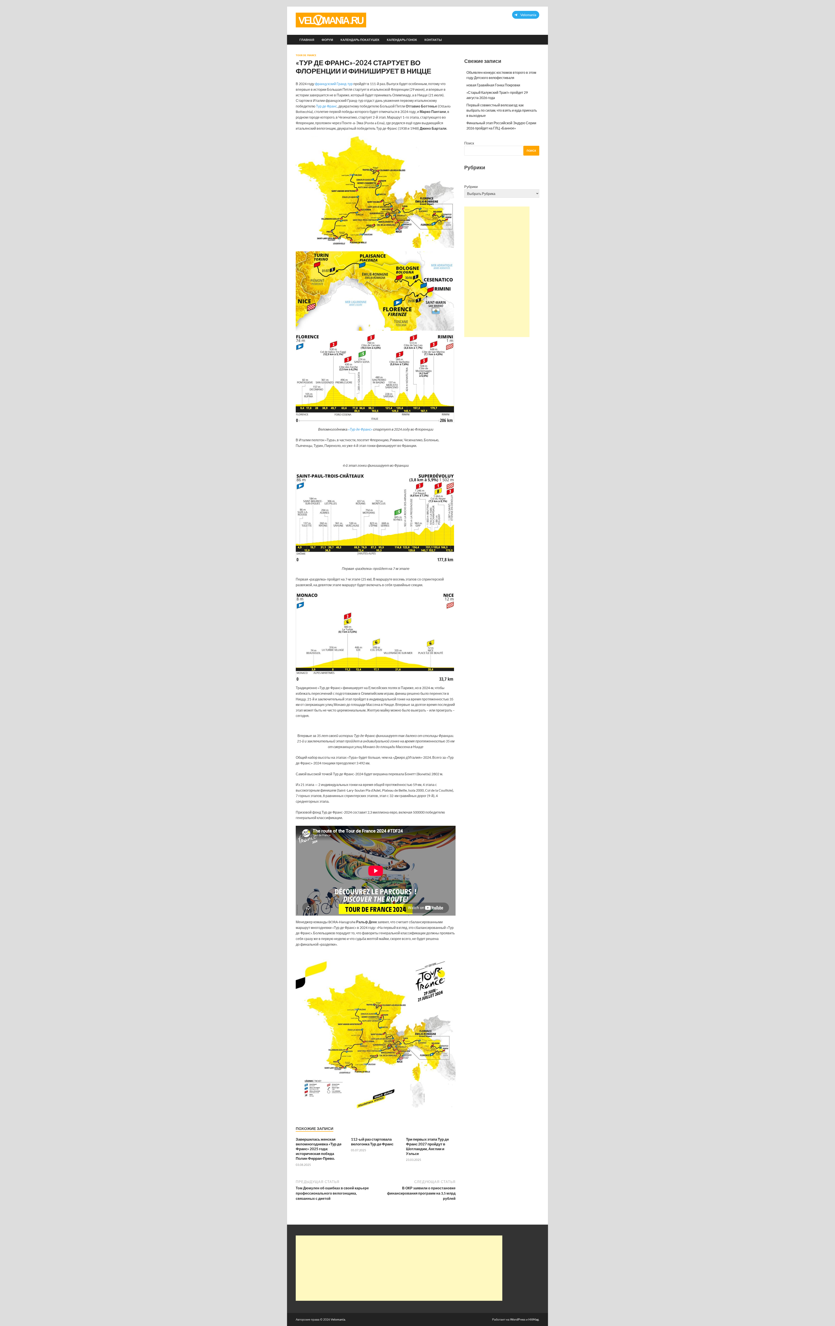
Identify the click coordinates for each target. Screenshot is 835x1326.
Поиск (469, 143)
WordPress (517, 1319)
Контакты (433, 40)
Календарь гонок (402, 40)
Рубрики (471, 187)
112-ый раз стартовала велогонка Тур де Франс (372, 1141)
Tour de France (306, 55)
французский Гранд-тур (334, 84)
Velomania (338, 1319)
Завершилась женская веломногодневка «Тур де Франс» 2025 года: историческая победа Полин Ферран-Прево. (318, 1149)
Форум (327, 40)
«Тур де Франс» (360, 429)
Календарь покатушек (360, 40)
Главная (306, 40)
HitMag (533, 1319)
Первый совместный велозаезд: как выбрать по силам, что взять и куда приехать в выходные (501, 110)
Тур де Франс (326, 106)
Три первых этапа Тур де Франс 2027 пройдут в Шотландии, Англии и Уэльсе (427, 1146)
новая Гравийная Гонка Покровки (493, 85)
